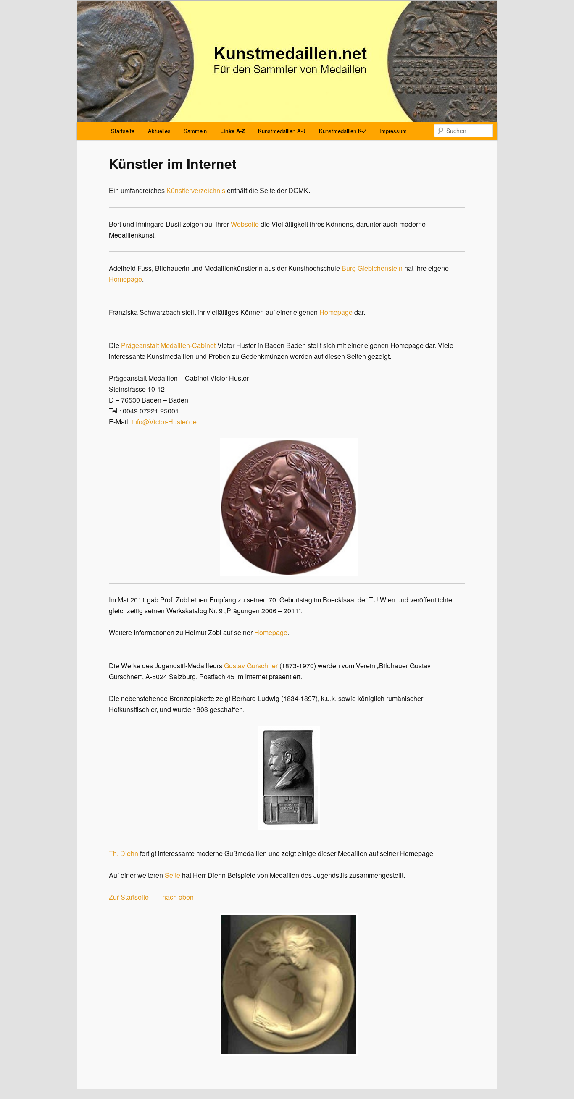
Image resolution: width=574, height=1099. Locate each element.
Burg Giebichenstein (372, 268)
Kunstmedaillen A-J (281, 131)
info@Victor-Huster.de (164, 422)
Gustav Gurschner (251, 665)
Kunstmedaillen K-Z (342, 131)
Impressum (393, 131)
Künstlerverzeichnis (195, 190)
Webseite (245, 224)
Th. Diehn (123, 853)
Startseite (122, 131)
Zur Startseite (129, 897)
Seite (172, 875)
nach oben (178, 897)
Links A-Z (232, 131)
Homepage (125, 279)
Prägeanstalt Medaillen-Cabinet (168, 345)
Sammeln (195, 131)
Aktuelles (159, 131)
